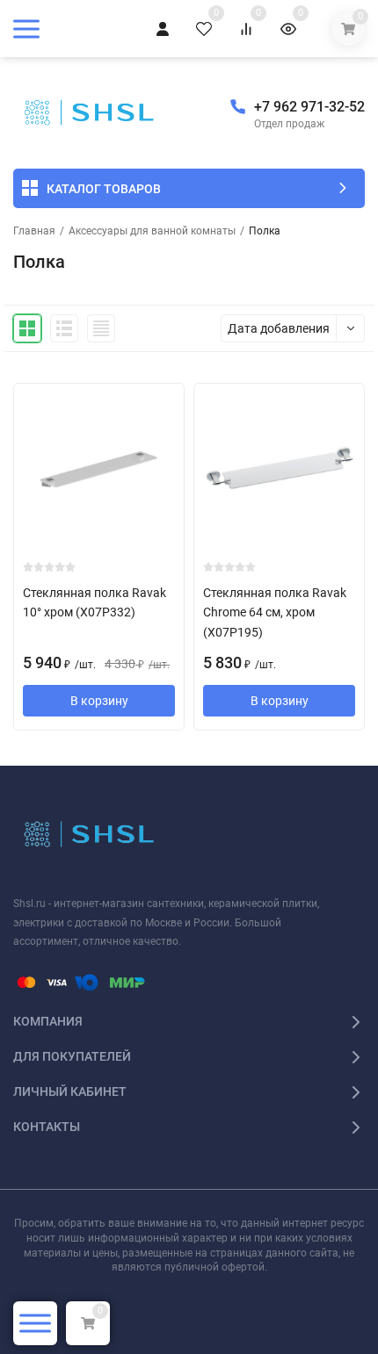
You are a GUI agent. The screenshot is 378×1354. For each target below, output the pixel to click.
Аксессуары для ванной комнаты (152, 231)
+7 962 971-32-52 (309, 106)
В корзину (99, 701)
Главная (34, 231)
